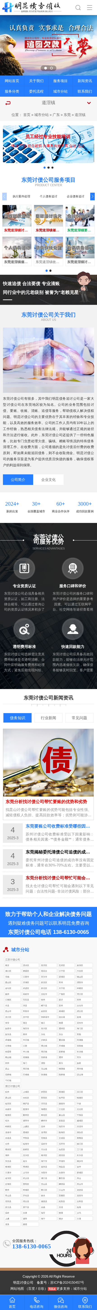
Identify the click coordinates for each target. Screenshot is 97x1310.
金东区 (8, 1178)
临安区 (8, 1103)
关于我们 (36, 81)
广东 (56, 115)
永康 (25, 1213)
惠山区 (8, 982)
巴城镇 (26, 1074)
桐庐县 (26, 1103)
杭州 (7, 1092)
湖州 (7, 1155)
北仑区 (80, 1109)
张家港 (44, 1057)
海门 (25, 1063)
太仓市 (80, 1005)
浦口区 (8, 971)
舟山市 (80, 1184)
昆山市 (8, 1011)
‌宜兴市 (44, 976)
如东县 (8, 1034)
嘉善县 (44, 1166)
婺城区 (80, 1172)
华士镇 (26, 1051)
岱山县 (44, 1184)
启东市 (80, 1023)
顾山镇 (8, 1057)
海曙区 (44, 1109)
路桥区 (26, 1149)
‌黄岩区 (8, 1149)
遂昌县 (44, 1201)
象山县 (62, 1115)
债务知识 (17, 718)
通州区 (62, 1028)
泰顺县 (80, 1138)
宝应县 (26, 999)
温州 (43, 1126)
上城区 (26, 1092)
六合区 (80, 971)
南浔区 (44, 1155)
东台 (61, 1034)
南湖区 (8, 1166)
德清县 (62, 1155)
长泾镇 (80, 1051)
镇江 (43, 1023)
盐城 (79, 1017)
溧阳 (43, 1063)
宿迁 (25, 1023)
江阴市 (26, 976)
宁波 (79, 1103)
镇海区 (8, 1115)
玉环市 (62, 1144)
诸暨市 (26, 1120)
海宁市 (44, 1161)
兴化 (43, 1034)
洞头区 (80, 1132)
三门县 (80, 1149)
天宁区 (62, 988)
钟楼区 (80, 988)
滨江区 (80, 1092)
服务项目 (60, 81)
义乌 (79, 1213)
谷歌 (41, 1288)
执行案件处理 (21, 196)
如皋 (79, 1063)
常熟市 (26, 1011)
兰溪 (79, 1218)
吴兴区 (26, 1155)
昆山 (7, 1068)
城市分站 (60, 91)
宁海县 (80, 1115)
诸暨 (25, 1218)
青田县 (8, 1201)
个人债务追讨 (48, 196)
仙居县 (62, 1149)
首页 (26, 115)
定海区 (8, 1184)
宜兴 (79, 1057)
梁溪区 (62, 976)
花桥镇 (8, 1074)
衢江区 (44, 1190)
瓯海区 (62, 1132)
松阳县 (62, 1201)
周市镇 (80, 1068)
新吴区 (44, 982)
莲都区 (62, 1195)
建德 (25, 1224)
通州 (61, 1057)
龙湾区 (44, 1132)
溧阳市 (80, 982)
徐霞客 (8, 1051)
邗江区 (80, 994)
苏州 (61, 1005)
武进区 (26, 988)
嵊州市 (44, 1120)
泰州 (25, 1034)
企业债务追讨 (75, 196)
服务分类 (12, 91)
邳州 (79, 999)
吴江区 (8, 1017)
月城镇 (62, 1045)
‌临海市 (26, 1144)
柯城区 (26, 1190)
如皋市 (8, 1028)
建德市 (62, 1103)
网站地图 (17, 1288)
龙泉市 (80, 1195)
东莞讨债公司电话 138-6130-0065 (48, 932)
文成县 (62, 1138)
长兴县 (80, 1155)
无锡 (7, 976)
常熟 (79, 1034)
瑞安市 (62, 1126)
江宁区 (62, 971)
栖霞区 (26, 971)
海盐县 (62, 1166)
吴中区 (26, 1017)
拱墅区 (44, 1092)
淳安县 (44, 1103)
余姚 (43, 1207)
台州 (7, 1144)
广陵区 (62, 994)
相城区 (62, 1011)
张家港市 (45, 1017)
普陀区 (26, 1184)
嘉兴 (25, 1161)
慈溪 (61, 1213)
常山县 (8, 1195)
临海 (79, 1207)
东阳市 (44, 1172)
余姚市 (8, 1109)
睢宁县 (44, 1005)
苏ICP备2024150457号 (67, 1282)
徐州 (43, 999)
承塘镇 (8, 1040)
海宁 (43, 1218)
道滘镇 (80, 115)
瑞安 (43, 1213)
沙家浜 (44, 1040)
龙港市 (8, 1132)
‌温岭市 (44, 1144)
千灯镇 (8, 1080)
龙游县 (80, 1190)
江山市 (62, 1190)
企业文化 (48, 480)
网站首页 (12, 81)
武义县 (26, 1178)
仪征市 (44, 994)
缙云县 (26, 1201)
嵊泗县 (62, 1184)
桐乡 (61, 1218)
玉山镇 (44, 1068)
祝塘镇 (26, 1057)
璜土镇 (44, 1045)
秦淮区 (80, 965)
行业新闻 (48, 718)
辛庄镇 (26, 1040)
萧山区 (8, 1097)
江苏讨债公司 (12, 959)
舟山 (79, 1178)
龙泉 (7, 1224)
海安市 (26, 1028)
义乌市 (26, 1172)
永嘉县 (8, 1138)
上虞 (7, 1218)
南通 (61, 1023)
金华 (79, 1166)
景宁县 (26, 1207)
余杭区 (26, 1097)
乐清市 (80, 1126)
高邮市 (26, 994)
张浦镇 (44, 1074)
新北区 (44, 988)
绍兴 (7, 1120)
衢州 (7, 1190)
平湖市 (62, 1161)
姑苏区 (44, 1011)
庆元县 (8, 1207)
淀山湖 (80, 1074)
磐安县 (62, 1178)
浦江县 (44, 1178)
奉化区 (44, 1115)
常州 (61, 982)
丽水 (43, 1195)
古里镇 (8, 1045)
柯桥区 (8, 1126)
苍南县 (44, 1138)
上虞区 (26, 1126)
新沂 (61, 999)
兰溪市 (8, 1172)
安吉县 (8, 1161)
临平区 (62, 1097)
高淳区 (44, 965)
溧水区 (26, 965)
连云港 (62, 1017)
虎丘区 (80, 1011)
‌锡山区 (80, 976)
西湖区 (62, 1092)
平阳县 (26, 1138)
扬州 (7, 994)
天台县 (44, 1149)
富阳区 (44, 1097)
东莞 (67, 115)
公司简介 (18, 480)
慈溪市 (26, 1109)
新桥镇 (62, 1051)
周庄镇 (44, 1051)
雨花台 (44, 971)
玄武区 (62, 965)
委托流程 (36, 91)
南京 (7, 965)
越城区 (80, 1120)
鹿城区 (26, 1132)
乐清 (61, 1207)
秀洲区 (26, 1166)
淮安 (7, 1023)
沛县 (25, 1005)
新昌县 (62, 1120)
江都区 (8, 999)
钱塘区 (80, 1097)
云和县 (80, 1201)
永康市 (62, 1172)
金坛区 (8, 988)
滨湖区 (26, 982)
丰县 (7, 1005)
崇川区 (44, 1028)
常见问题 (79, 718)
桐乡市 (80, 1161)
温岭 (7, 1213)
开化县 (26, 1195)
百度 (31, 1288)
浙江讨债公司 (12, 1086)
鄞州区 (26, 1115)
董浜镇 (62, 1040)
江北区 (62, 1109)
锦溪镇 (62, 1068)
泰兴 (61, 1063)
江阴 (25, 1045)
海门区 (80, 1028)
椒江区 (80, 1144)
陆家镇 (62, 1074)
